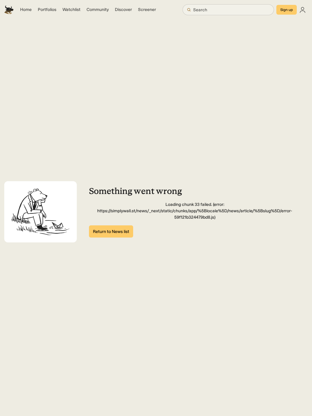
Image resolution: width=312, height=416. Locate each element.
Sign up (286, 10)
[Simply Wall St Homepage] (8, 9)
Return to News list (111, 231)
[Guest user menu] (302, 9)
